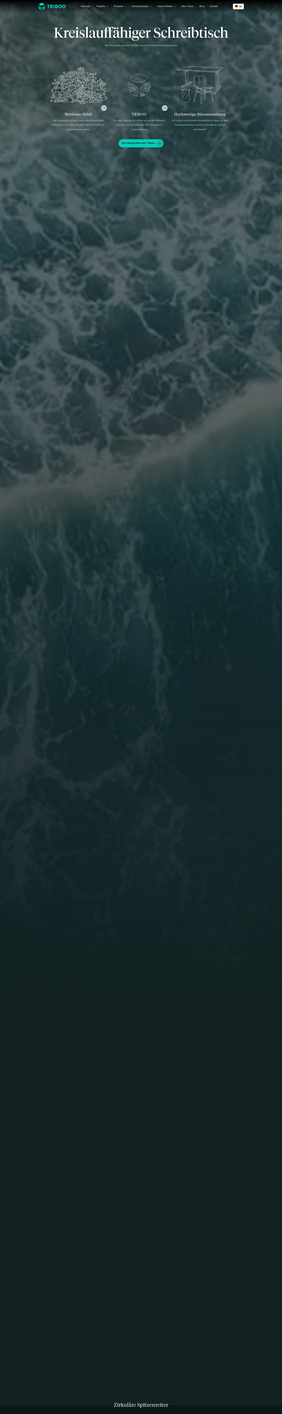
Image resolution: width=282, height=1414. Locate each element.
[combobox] (238, 6)
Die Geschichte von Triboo (138, 143)
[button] (102, 6)
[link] (141, 143)
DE (240, 6)
